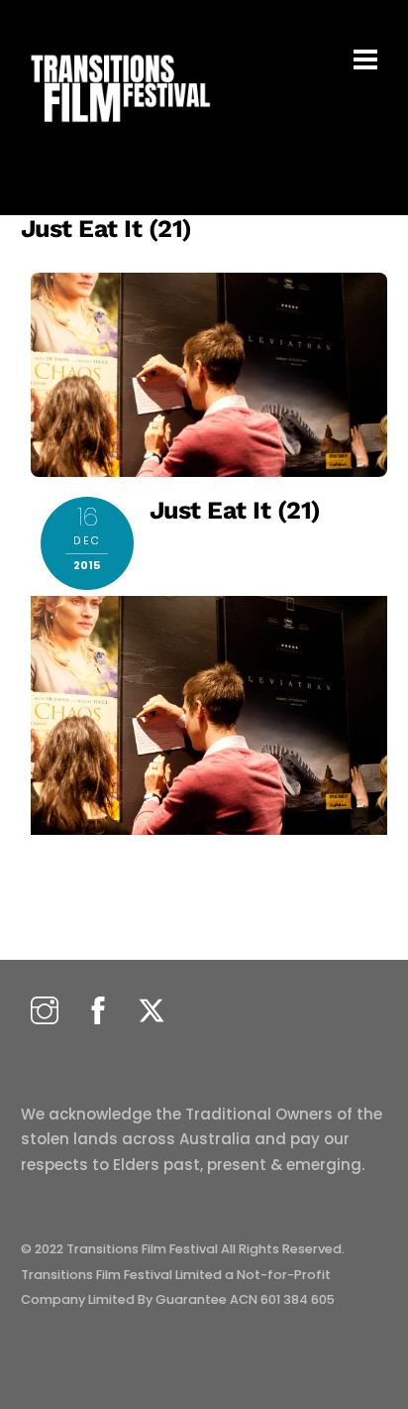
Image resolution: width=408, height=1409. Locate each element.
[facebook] (98, 1011)
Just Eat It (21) (106, 228)
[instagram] (44, 1011)
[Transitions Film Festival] (119, 132)
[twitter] (151, 1011)
